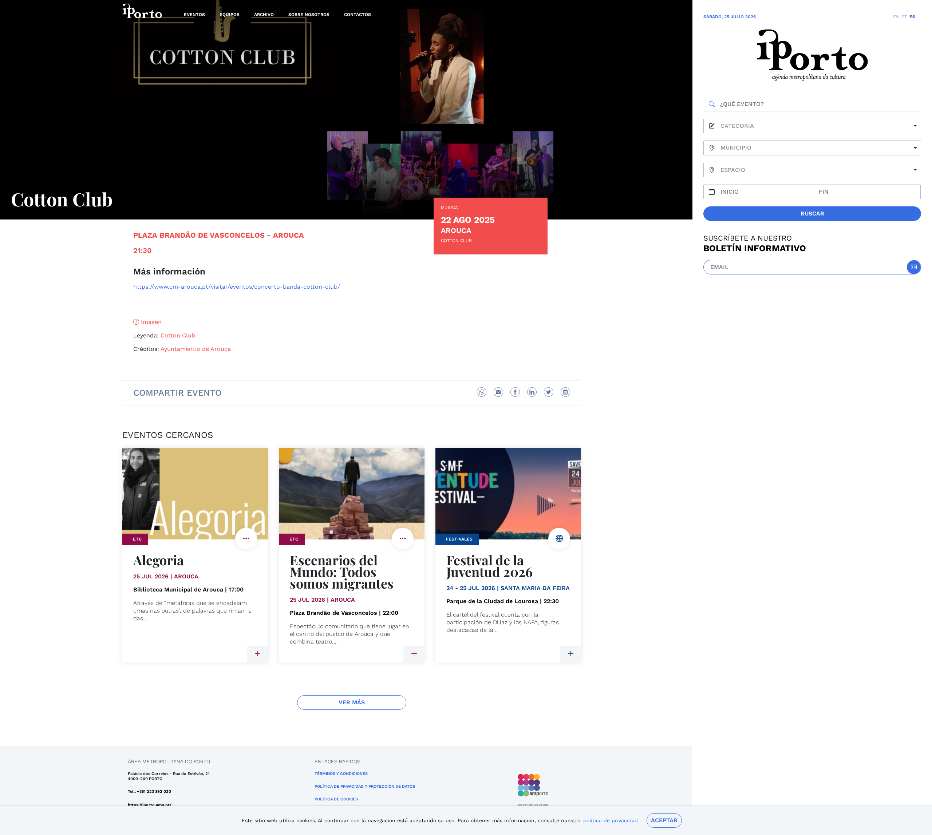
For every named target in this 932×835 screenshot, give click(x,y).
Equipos (230, 14)
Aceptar (664, 820)
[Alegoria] (257, 654)
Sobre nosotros (308, 14)
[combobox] (812, 126)
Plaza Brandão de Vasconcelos (199, 235)
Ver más (352, 702)
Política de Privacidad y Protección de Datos (365, 786)
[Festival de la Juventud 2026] (570, 654)
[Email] (498, 392)
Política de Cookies (336, 799)
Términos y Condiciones (341, 773)
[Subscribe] (914, 267)
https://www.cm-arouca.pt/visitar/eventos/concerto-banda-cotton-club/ (236, 286)
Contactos (357, 14)
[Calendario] (565, 392)
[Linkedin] (532, 392)
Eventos (194, 14)
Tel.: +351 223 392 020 (149, 791)
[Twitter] (548, 392)
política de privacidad (610, 820)
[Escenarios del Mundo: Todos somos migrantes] (413, 654)
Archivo (264, 14)
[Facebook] (515, 392)
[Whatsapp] (481, 392)
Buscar (812, 213)
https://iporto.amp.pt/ (149, 805)
